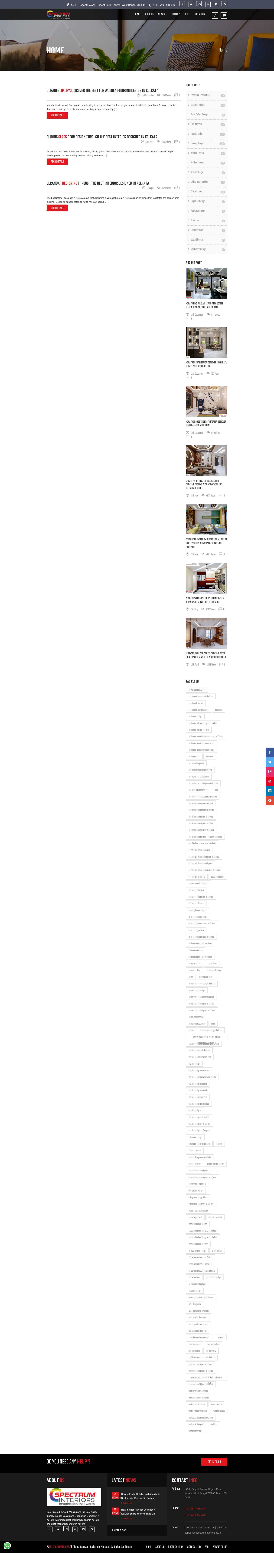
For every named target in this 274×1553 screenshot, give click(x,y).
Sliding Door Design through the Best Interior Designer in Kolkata (102, 137)
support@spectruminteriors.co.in (203, 1532)
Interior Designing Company (199, 1131)
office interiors (194, 1278)
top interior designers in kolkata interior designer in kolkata (206, 1378)
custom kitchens (217, 877)
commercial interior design (199, 850)
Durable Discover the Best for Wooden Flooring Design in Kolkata (102, 90)
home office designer (197, 1024)
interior (191, 1030)
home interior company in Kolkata (202, 984)
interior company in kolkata (211, 1030)
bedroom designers (196, 763)
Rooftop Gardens (207, 211)
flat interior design (196, 950)
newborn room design (197, 1251)
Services (162, 14)
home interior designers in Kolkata (202, 1010)
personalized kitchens (197, 1284)
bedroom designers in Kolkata (200, 770)
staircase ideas (214, 1344)
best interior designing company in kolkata (205, 837)
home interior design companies (201, 997)
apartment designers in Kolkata (201, 697)
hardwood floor (194, 970)
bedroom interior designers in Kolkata (203, 783)
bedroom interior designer (199, 777)
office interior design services (200, 1264)
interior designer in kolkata (199, 1117)
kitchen (219, 1144)
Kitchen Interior (207, 162)
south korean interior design (200, 1338)
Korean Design (207, 172)
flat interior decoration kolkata (200, 944)
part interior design (213, 1278)
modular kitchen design (198, 1224)
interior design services (198, 1097)
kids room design (195, 1137)
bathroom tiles (194, 757)
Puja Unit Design (207, 201)
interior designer (195, 1111)
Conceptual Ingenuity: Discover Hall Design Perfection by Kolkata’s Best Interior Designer (206, 543)
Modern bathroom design (198, 1211)
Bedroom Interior (207, 105)
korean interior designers (198, 1171)
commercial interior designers (200, 864)
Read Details (57, 115)
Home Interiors (207, 134)
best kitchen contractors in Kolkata (202, 844)
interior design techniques (199, 1104)
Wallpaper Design (207, 249)
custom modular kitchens (199, 884)
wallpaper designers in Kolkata (201, 1418)
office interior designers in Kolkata (202, 1271)
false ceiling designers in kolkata (201, 937)
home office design (196, 1017)
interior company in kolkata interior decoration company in (206, 1037)
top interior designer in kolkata (200, 1364)
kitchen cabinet (195, 1151)
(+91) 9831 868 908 (195, 1508)
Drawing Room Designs (197, 910)
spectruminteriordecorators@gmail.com (206, 1527)
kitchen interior (195, 1164)
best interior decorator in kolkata (201, 810)
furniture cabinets (195, 964)
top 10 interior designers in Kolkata (202, 1358)
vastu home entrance (197, 1404)
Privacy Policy (219, 1547)
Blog (186, 14)
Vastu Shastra (207, 240)
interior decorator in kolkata (199, 1051)
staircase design (195, 1344)
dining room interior (196, 904)
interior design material (198, 1084)
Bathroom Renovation (207, 95)
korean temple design (197, 1184)
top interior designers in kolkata (201, 1371)
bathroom (218, 710)
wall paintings (219, 1411)
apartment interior (196, 703)
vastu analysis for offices (198, 1391)
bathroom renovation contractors (201, 750)
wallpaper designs (196, 1424)
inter (213, 1024)
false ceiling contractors (198, 917)
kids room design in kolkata (199, 1144)
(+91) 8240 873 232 (195, 1514)
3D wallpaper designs (197, 690)
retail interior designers (198, 1318)
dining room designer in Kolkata (201, 897)
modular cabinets (215, 1217)
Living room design (196, 1191)
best (216, 790)
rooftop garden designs (198, 1331)
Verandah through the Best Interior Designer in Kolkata (98, 183)
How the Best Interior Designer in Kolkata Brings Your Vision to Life (206, 364)
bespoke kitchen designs (199, 790)
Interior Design (207, 143)
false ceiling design (196, 930)
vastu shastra (216, 1404)
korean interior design (215, 1164)
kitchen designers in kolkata (200, 1157)
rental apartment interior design (201, 1298)
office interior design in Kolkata (200, 1258)
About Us (149, 14)
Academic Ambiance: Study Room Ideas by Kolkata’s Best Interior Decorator (205, 600)
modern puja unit (195, 1217)
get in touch (214, 1462)
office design (217, 1251)
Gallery (176, 14)
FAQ (207, 1547)
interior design (194, 1064)
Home (137, 14)
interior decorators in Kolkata (200, 1057)
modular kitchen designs (198, 1244)
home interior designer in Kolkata (201, 1004)
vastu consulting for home (199, 1398)
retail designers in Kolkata (199, 1311)
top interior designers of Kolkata (201, 1384)
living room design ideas (198, 1197)
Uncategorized (207, 230)
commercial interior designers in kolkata (204, 870)
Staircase (207, 220)
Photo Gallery (175, 1547)
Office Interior (207, 191)
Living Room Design (207, 182)
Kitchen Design (207, 153)
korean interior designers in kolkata (202, 1177)
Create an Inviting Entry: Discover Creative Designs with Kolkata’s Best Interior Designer (204, 484)
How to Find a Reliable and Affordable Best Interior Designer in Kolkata (204, 305)
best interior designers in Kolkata (201, 830)
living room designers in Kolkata (201, 1204)
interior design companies (199, 1071)
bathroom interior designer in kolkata (203, 723)
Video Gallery (194, 1547)
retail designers (195, 1304)
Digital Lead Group (123, 1547)
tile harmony (211, 1351)
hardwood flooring (213, 970)
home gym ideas (205, 977)
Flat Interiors (207, 124)
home (191, 977)
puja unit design (195, 1291)
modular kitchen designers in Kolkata (203, 1237)
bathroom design (195, 717)
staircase (220, 1338)
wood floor (213, 1424)
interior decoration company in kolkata (204, 1044)
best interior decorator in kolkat (201, 803)
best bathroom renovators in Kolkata (203, 797)
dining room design (196, 890)
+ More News (119, 1530)
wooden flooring (195, 1431)
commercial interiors (197, 877)
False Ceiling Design (207, 114)
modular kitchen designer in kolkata (203, 1231)
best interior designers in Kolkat (201, 823)
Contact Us (199, 14)
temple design (194, 1351)
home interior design (197, 990)
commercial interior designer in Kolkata (204, 857)
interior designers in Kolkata (199, 1124)
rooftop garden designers (198, 1324)
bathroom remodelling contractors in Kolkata (206, 737)
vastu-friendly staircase (198, 1411)
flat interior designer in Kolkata (200, 957)
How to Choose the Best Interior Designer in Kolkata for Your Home (206, 423)
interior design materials (198, 1091)
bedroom (209, 757)
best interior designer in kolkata (201, 817)
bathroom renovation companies (201, 743)
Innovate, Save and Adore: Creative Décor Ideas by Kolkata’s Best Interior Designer (206, 655)
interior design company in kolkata (202, 1077)
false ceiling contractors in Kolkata (202, 924)
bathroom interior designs (199, 730)
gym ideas (213, 964)
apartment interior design (199, 710)
